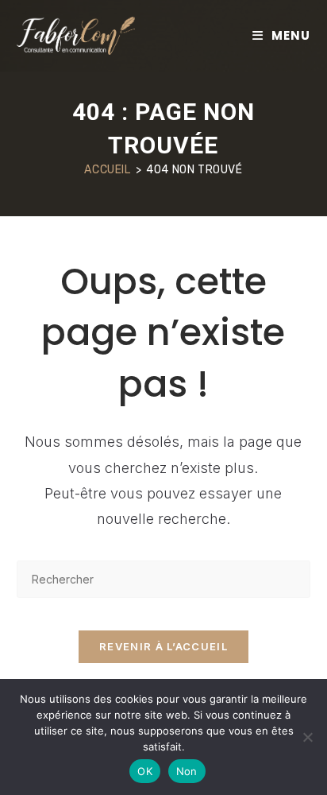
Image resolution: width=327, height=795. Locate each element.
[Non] (307, 737)
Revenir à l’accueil (163, 646)
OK (144, 771)
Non (187, 771)
